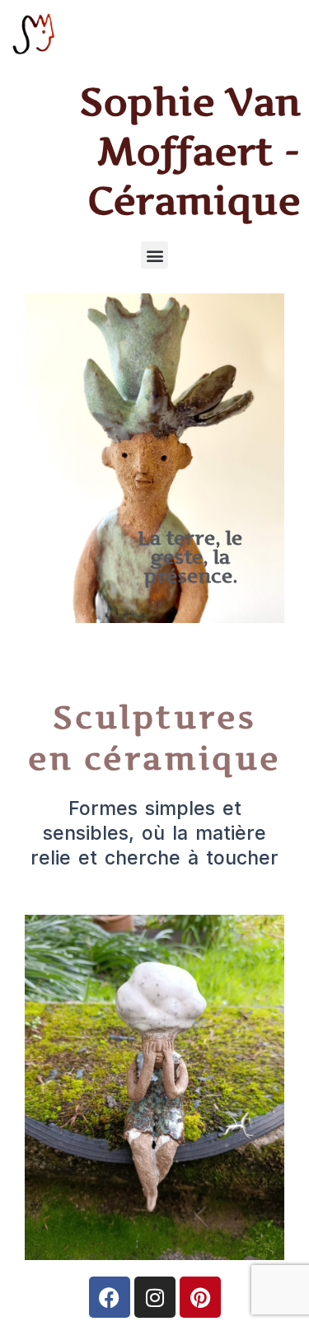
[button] (154, 255)
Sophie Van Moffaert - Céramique (190, 150)
